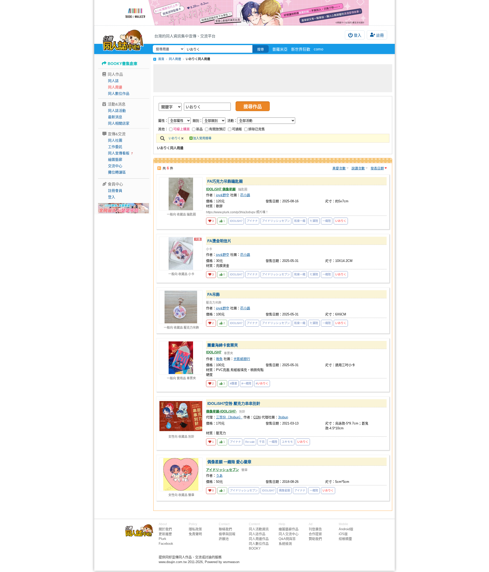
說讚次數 (358, 168)
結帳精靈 (345, 539)
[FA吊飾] (181, 307)
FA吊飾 (213, 294)
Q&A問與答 (287, 539)
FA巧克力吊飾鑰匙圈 (225, 181)
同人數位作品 (118, 93)
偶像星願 (284, 490)
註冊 (380, 35)
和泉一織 (299, 220)
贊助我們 (315, 539)
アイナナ (252, 220)
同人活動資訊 (259, 529)
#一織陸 (246, 383)
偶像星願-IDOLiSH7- (221, 411)
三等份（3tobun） (229, 417)
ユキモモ (287, 441)
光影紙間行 (242, 359)
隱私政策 (195, 529)
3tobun (283, 417)
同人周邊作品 (259, 539)
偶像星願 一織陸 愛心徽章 (229, 462)
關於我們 (165, 529)
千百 (262, 441)
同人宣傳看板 (118, 153)
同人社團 (115, 140)
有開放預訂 (217, 129)
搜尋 (260, 49)
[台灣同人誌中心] (123, 39)
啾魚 (219, 359)
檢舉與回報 (227, 534)
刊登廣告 (315, 529)
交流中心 (115, 166)
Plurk (162, 539)
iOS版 (343, 534)
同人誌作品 (257, 534)
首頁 (161, 59)
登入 (357, 35)
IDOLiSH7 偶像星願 (221, 189)
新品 (199, 129)
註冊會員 (115, 191)
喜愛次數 (339, 168)
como (318, 49)
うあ (219, 475)
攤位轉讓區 (117, 172)
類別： (197, 121)
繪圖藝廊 (115, 159)
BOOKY (255, 548)
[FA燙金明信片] (181, 253)
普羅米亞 (280, 49)
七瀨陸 (314, 220)
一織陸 (326, 220)
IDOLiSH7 (236, 220)
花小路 (245, 195)
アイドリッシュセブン (276, 220)
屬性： (163, 121)
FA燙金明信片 (219, 241)
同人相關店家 (118, 123)
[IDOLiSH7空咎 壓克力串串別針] (181, 416)
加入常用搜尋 (202, 138)
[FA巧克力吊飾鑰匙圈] (181, 194)
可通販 (237, 129)
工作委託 (115, 147)
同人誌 (113, 81)
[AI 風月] (123, 210)
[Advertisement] (272, 78)
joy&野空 (222, 195)
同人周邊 (115, 87)
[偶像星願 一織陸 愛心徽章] (181, 474)
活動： (232, 121)
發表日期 (377, 168)
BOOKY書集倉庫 (122, 63)
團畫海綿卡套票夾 (222, 345)
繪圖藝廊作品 (288, 529)
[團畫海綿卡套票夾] (181, 358)
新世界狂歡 (300, 49)
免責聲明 (195, 534)
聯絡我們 (225, 529)
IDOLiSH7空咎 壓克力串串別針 (233, 403)
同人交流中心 (288, 534)
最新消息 (115, 117)
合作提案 (315, 534)
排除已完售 (256, 129)
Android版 (346, 529)
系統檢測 (285, 544)
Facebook (166, 544)
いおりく (175, 138)
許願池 (224, 539)
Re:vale (250, 441)
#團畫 (233, 383)
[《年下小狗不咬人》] (244, 12)
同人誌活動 (117, 111)
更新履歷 (165, 534)
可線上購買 (181, 129)
